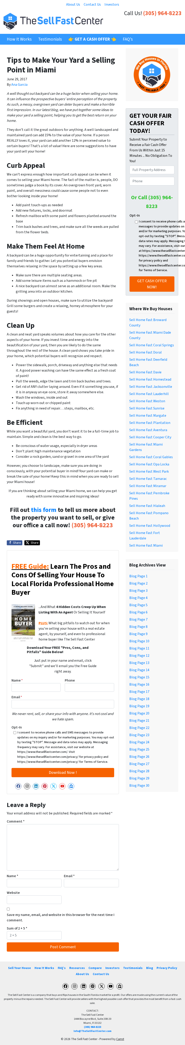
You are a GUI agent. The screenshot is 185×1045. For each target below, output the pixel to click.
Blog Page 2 (138, 583)
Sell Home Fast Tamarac (148, 478)
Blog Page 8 (138, 626)
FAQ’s (128, 39)
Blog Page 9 (138, 633)
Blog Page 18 (139, 698)
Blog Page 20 (139, 713)
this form (43, 509)
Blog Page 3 (138, 590)
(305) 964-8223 (162, 13)
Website (13, 892)
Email (17, 697)
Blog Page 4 (138, 597)
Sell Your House (19, 968)
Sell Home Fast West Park (149, 471)
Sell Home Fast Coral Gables (151, 457)
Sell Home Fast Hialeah (147, 505)
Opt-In (17, 727)
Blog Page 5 (138, 605)
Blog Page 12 (139, 655)
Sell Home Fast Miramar (147, 485)
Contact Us (92, 4)
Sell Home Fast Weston (147, 401)
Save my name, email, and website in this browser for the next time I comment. (60, 917)
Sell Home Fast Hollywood (149, 525)
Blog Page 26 (139, 756)
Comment (16, 821)
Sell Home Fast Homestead (150, 379)
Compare (95, 968)
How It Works (19, 39)
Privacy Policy (167, 968)
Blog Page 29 (139, 778)
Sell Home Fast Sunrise (146, 408)
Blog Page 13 (139, 662)
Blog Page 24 (139, 742)
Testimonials (50, 39)
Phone (70, 680)
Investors (111, 4)
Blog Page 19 (139, 706)
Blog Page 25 (139, 749)
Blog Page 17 (139, 691)
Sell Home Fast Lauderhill (149, 393)
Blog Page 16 (139, 684)
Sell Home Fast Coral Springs (151, 345)
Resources (77, 968)
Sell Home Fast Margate (147, 415)
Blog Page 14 (139, 670)
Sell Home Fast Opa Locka (149, 464)
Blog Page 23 (139, 735)
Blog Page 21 (139, 720)
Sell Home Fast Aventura (148, 430)
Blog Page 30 (139, 785)
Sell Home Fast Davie (145, 372)
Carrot (120, 1039)
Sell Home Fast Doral (145, 352)
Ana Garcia (19, 84)
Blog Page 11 (139, 648)
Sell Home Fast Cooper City (150, 437)
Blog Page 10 (139, 641)
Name (17, 680)
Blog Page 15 (139, 677)
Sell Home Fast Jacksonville (150, 386)
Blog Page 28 (139, 771)
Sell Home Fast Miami (146, 545)
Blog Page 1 (138, 576)
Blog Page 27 (139, 763)
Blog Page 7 (138, 619)
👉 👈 (92, 39)
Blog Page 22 (139, 727)
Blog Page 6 (138, 612)
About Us (73, 4)
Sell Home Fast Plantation (149, 422)
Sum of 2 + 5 (17, 928)
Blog (149, 968)
